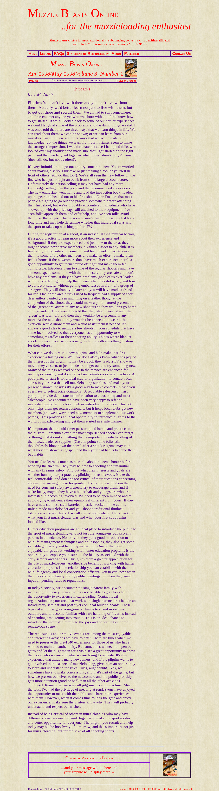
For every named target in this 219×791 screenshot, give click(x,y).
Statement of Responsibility (88, 53)
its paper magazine (122, 44)
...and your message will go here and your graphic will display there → (89, 770)
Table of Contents (126, 80)
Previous (33, 80)
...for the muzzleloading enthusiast (125, 26)
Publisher (131, 53)
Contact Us (181, 53)
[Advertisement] (164, 113)
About (116, 53)
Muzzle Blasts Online (73, 13)
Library (45, 53)
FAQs (59, 53)
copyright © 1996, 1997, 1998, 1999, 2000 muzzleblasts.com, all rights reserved (155, 789)
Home (33, 53)
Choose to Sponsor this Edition (89, 757)
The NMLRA (88, 44)
